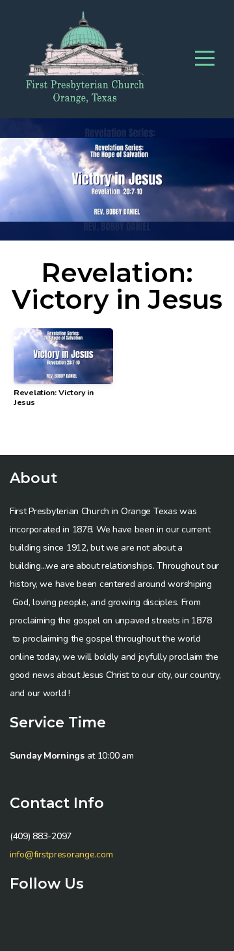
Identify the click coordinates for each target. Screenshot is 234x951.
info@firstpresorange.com (61, 854)
